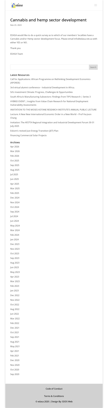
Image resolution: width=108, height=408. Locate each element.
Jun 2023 (14, 267)
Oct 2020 (14, 369)
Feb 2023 (14, 285)
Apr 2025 (14, 183)
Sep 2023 (14, 258)
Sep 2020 (14, 374)
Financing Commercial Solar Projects (28, 135)
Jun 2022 (14, 313)
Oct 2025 (14, 160)
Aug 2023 (14, 262)
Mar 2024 (15, 230)
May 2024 (15, 225)
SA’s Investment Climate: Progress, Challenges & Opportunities (41, 92)
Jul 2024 (14, 216)
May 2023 (15, 272)
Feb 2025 (14, 193)
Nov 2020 (14, 365)
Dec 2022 (14, 295)
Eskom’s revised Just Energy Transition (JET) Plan (34, 130)
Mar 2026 (15, 151)
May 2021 (15, 346)
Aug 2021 (14, 341)
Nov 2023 (14, 248)
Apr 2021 (14, 351)
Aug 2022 (14, 309)
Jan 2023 (14, 290)
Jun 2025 (14, 179)
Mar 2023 (15, 281)
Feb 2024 (14, 234)
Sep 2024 (14, 211)
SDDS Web (67, 401)
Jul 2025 (14, 174)
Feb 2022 (14, 323)
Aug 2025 (14, 169)
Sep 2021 (14, 337)
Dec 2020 (14, 360)
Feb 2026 (14, 155)
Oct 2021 (14, 332)
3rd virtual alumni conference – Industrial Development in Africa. (42, 87)
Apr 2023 (14, 276)
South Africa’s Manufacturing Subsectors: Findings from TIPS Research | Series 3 (50, 96)
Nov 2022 (14, 299)
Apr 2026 (14, 146)
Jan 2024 (14, 239)
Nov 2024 (14, 202)
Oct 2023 (14, 253)
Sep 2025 (14, 165)
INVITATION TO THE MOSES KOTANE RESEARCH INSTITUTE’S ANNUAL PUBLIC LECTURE (53, 109)
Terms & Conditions (54, 396)
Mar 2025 (15, 188)
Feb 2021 (14, 355)
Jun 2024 (14, 220)
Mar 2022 (15, 318)
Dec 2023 (14, 244)
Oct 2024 (14, 207)
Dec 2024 (14, 197)
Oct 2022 (14, 304)
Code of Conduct (54, 388)
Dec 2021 (14, 327)
